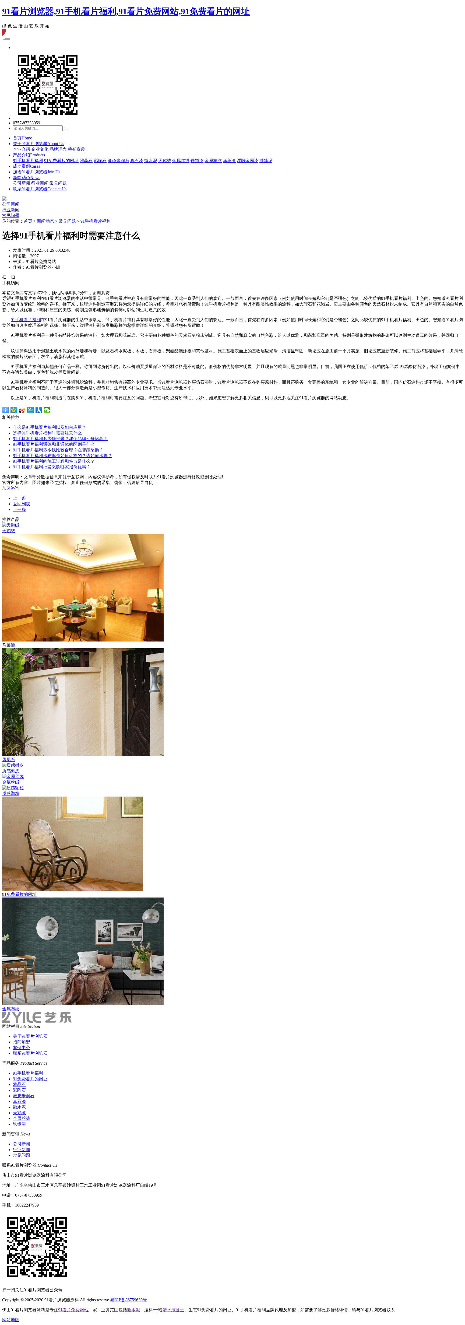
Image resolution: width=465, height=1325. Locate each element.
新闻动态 (26, 177)
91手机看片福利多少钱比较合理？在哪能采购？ (58, 450)
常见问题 (58, 183)
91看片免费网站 (73, 1310)
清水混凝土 (173, 1310)
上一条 (19, 498)
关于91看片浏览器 (38, 143)
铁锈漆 (197, 160)
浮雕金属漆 (247, 160)
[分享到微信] (47, 410)
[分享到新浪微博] (22, 410)
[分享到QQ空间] (13, 410)
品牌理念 (58, 149)
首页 (22, 138)
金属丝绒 (180, 160)
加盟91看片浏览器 (36, 172)
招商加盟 (21, 1042)
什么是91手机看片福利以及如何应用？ (49, 427)
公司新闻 (21, 183)
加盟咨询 (10, 488)
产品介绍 (29, 155)
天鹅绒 (164, 160)
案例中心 (21, 1047)
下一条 (19, 509)
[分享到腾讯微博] (30, 410)
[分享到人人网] (39, 410)
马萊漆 (229, 160)
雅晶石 (86, 160)
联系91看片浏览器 (39, 189)
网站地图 (10, 1319)
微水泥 (150, 160)
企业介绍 (21, 149)
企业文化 (39, 149)
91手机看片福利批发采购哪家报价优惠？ (51, 467)
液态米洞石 (118, 160)
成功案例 (26, 166)
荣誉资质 (76, 149)
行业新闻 (39, 183)
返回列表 (21, 504)
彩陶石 (100, 160)
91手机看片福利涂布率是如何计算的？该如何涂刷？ (62, 455)
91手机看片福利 (28, 160)
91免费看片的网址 (61, 160)
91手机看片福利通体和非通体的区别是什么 (54, 444)
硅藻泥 (265, 160)
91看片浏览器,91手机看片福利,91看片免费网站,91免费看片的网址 (126, 11)
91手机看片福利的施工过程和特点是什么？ (54, 461)
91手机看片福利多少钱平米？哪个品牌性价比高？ (60, 438)
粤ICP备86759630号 (128, 1300)
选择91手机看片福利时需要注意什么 (47, 433)
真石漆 (136, 160)
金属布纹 (213, 160)
